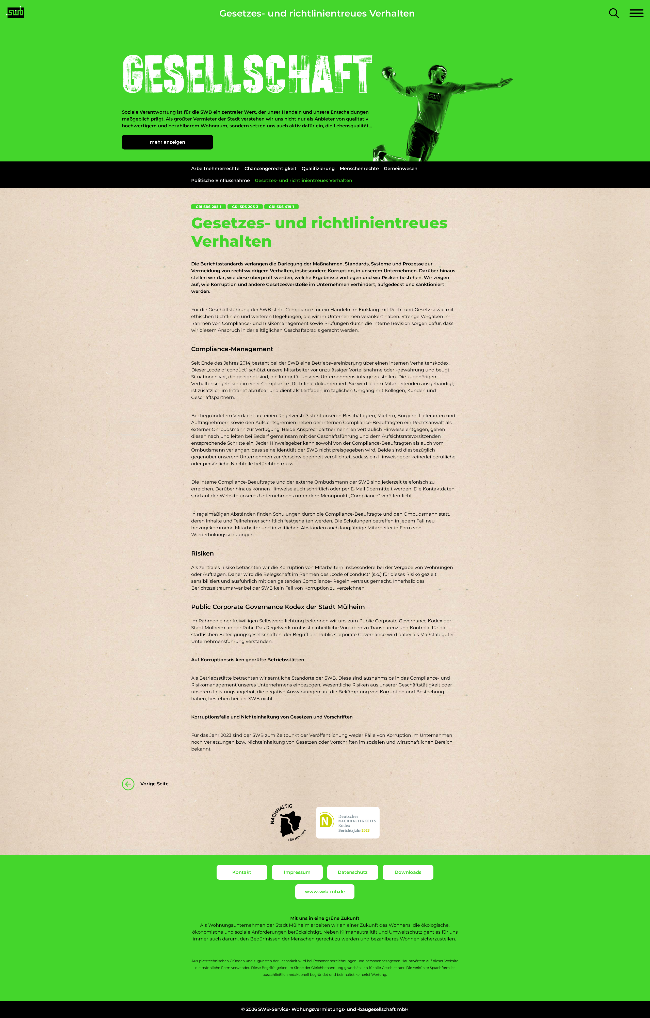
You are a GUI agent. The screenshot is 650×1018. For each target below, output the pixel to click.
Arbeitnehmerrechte (215, 168)
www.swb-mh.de (325, 891)
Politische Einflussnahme (220, 180)
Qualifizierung (318, 168)
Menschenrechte (359, 168)
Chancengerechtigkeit (271, 168)
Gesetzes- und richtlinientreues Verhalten (303, 180)
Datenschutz (353, 872)
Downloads (408, 872)
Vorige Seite (154, 784)
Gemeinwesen (400, 168)
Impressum (297, 872)
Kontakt (241, 872)
